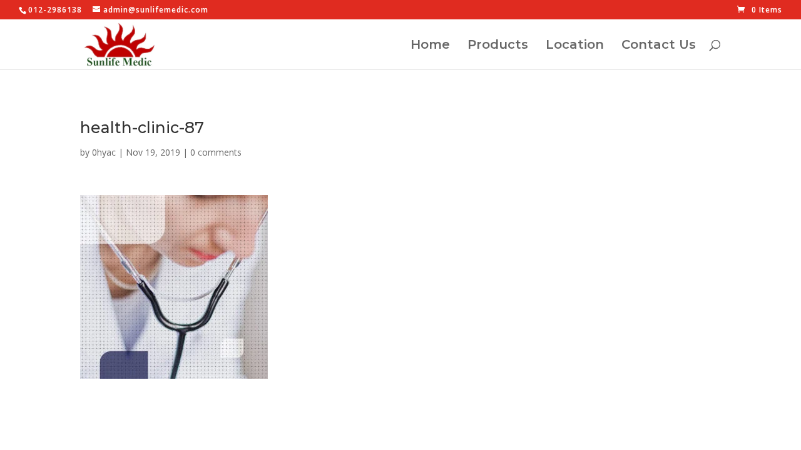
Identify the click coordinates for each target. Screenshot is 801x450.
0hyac (104, 152)
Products (497, 46)
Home (430, 46)
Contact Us (658, 46)
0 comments (216, 152)
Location (575, 46)
